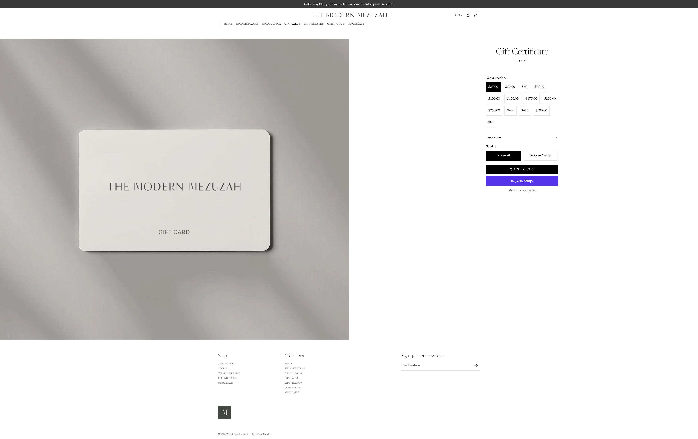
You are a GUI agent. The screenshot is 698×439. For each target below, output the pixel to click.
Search (222, 368)
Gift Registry (293, 383)
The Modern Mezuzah (237, 434)
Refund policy (227, 378)
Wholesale (225, 383)
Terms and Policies (261, 434)
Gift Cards (291, 378)
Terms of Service (229, 373)
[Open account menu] (468, 15)
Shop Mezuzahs (295, 368)
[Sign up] (476, 365)
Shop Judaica (293, 373)
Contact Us (225, 364)
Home (288, 364)
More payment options (522, 190)
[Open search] (219, 24)
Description (494, 138)
